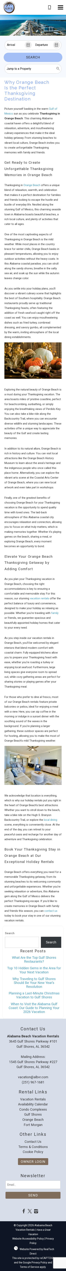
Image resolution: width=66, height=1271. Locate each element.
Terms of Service (29, 1266)
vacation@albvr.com (33, 1077)
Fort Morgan (33, 1125)
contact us (50, 911)
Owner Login (33, 1162)
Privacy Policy (39, 1262)
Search (33, 57)
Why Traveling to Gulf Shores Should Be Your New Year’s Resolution (34, 983)
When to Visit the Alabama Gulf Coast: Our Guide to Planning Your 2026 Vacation (34, 1008)
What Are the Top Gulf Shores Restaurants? (34, 959)
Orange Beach (31, 185)
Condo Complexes (33, 1109)
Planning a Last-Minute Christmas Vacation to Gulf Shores (34, 995)
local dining (50, 819)
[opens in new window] (23, 1211)
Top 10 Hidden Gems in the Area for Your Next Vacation (34, 970)
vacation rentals (39, 598)
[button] (60, 7)
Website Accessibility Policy (28, 1238)
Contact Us (33, 1142)
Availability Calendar (33, 1104)
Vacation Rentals (33, 1099)
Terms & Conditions (33, 1147)
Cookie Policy (33, 1152)
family (54, 613)
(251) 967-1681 (33, 1082)
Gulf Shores (33, 1114)
